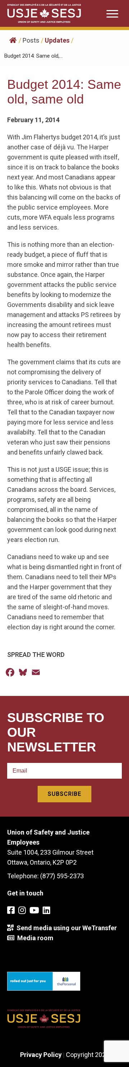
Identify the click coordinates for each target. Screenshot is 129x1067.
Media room (33, 938)
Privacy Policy (41, 1054)
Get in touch (25, 893)
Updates (57, 40)
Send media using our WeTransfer (65, 928)
